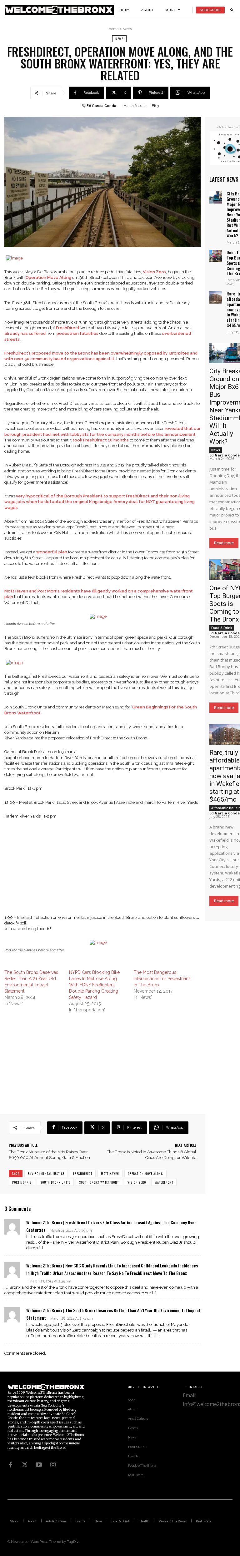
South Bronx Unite (55, 1182)
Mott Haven (110, 1173)
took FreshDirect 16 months (100, 440)
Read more (224, 543)
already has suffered (25, 333)
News (127, 29)
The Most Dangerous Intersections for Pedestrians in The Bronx (162, 978)
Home (113, 29)
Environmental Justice (46, 1173)
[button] (231, 10)
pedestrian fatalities (77, 333)
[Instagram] (53, 1465)
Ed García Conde (101, 106)
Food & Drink (221, 628)
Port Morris (22, 1182)
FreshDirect (68, 327)
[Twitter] (25, 1465)
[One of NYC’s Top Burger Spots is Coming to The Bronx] (215, 256)
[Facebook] (11, 1465)
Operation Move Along (48, 277)
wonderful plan (51, 552)
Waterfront (164, 1182)
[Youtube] (39, 1465)
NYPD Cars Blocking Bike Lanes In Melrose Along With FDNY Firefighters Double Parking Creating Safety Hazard (94, 985)
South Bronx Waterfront (99, 1182)
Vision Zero (154, 271)
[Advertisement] (102, 871)
